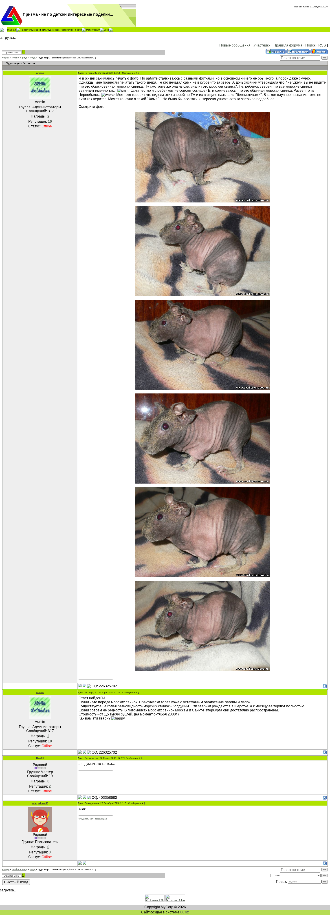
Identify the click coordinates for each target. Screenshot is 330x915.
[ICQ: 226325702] (102, 686)
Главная (11, 29)
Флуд (32, 58)
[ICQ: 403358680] (102, 798)
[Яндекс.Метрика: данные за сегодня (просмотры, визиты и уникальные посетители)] (175, 898)
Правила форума (287, 45)
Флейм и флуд (19, 58)
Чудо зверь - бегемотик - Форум (64, 29)
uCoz (184, 912)
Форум (5, 58)
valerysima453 (40, 803)
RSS (322, 45)
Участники (262, 45)
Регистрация (93, 29)
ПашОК (40, 758)
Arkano (40, 73)
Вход (106, 29)
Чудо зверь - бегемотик (50, 58)
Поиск (310, 45)
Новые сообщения (235, 45)
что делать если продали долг (93, 819)
